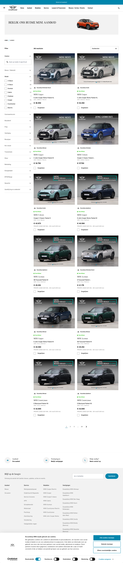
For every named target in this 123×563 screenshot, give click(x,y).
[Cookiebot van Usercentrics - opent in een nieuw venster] (12, 559)
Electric (19, 108)
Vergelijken (41, 108)
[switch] (56, 559)
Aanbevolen (95, 48)
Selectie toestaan (107, 544)
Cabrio (19, 92)
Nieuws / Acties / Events (77, 8)
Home (22, 8)
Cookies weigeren (105, 559)
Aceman (19, 88)
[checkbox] (35, 108)
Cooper (19, 100)
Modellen (38, 8)
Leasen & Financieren (59, 8)
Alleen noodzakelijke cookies (107, 550)
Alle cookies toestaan (107, 538)
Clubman (19, 96)
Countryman (19, 104)
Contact (90, 8)
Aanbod (29, 8)
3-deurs (19, 81)
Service (46, 8)
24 (82, 426)
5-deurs (19, 84)
